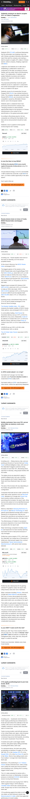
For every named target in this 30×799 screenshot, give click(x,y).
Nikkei (6, 756)
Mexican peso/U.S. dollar (8, 796)
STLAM (12, 52)
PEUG (11, 93)
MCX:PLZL (8, 276)
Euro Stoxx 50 (19, 754)
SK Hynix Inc (4, 510)
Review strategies (6, 555)
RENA (11, 97)
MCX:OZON (5, 291)
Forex (24, 5)
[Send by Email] (14, 190)
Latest (2, 5)
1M (8, 141)
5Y (15, 141)
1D (3, 141)
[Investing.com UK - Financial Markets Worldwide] (8, 2)
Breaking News (17, 5)
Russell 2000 (5, 754)
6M (10, 141)
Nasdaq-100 (16, 752)
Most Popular (9, 5)
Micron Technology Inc (18, 510)
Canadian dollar (5, 785)
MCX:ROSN (24, 278)
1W (5, 141)
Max (18, 141)
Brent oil (23, 320)
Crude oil (24, 317)
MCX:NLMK (5, 294)
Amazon (19, 592)
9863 (5, 63)
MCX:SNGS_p (8, 273)
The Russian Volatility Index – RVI (10, 306)
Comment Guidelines (5, 213)
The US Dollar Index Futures (9, 332)
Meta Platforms (12, 594)
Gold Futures (18, 313)
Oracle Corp (23, 496)
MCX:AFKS (5, 287)
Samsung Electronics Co (20, 508)
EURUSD (16, 777)
